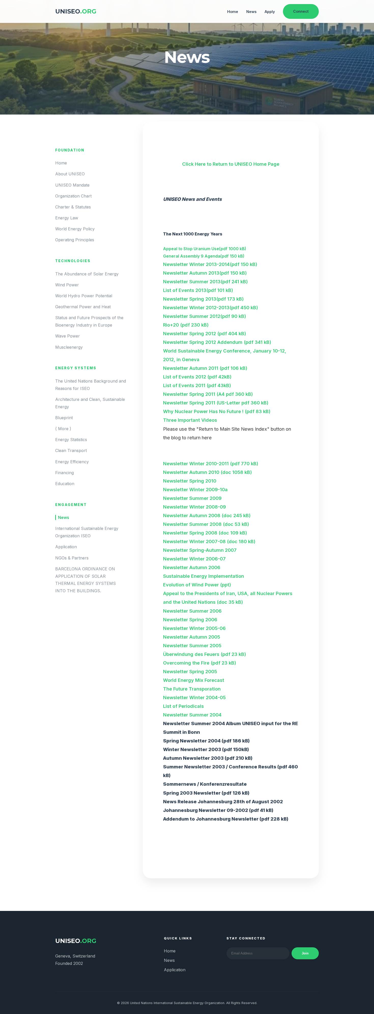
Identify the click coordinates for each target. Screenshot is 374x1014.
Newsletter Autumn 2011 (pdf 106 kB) (205, 368)
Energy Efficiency (72, 461)
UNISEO (75, 11)
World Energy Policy (75, 229)
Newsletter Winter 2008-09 (194, 507)
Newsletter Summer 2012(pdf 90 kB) (204, 316)
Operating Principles (74, 240)
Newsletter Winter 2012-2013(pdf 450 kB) (210, 307)
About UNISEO (70, 174)
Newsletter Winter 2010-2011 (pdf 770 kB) (210, 463)
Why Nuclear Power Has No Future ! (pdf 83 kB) (216, 411)
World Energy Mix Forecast (193, 680)
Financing (64, 472)
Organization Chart (73, 196)
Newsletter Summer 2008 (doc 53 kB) (206, 524)
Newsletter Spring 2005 (190, 671)
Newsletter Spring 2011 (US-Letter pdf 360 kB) (215, 402)
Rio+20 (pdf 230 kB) (186, 325)
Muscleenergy (69, 347)
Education (64, 483)
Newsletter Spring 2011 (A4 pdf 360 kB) (208, 394)
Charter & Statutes (73, 206)
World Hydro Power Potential (83, 295)
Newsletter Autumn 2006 (191, 567)
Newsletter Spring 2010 (189, 481)
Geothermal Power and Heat (83, 306)
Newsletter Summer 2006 (192, 611)
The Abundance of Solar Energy (87, 273)
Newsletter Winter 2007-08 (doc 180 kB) (209, 541)
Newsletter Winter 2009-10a (195, 489)
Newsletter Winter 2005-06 (194, 628)
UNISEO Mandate (72, 185)
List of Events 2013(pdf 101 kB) (198, 290)
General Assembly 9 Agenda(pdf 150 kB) (203, 256)
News (251, 11)
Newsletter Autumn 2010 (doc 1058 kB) (207, 472)
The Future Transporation (192, 689)
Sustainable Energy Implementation (203, 576)
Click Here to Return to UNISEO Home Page (230, 164)
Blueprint (64, 417)
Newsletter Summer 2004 (192, 714)
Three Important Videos (190, 420)
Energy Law (66, 217)
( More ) (63, 428)
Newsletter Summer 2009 (192, 498)
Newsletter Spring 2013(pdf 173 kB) (203, 299)
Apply (270, 11)
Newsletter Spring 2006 (190, 619)
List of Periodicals (183, 706)
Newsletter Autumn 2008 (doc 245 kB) (207, 515)
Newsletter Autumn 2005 (191, 637)
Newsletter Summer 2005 (192, 645)
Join (305, 953)
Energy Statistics (71, 439)
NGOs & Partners (72, 557)
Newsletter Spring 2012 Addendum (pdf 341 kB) (217, 342)
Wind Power (67, 284)
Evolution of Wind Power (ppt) (197, 584)
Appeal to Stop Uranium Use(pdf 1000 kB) (204, 248)
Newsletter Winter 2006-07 (194, 558)
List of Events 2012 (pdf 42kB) (197, 376)
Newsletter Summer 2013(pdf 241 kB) (205, 281)
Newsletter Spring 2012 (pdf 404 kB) (204, 333)
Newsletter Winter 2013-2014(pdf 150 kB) (210, 264)
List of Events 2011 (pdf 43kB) (197, 385)
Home (232, 11)
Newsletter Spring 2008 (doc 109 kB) (205, 533)
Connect (301, 11)
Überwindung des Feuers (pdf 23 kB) (204, 654)
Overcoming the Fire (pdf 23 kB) (199, 663)
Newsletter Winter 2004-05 (194, 697)
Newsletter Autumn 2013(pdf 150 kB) (205, 273)
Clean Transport (71, 450)
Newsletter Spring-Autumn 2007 (200, 550)
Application (66, 547)
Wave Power (67, 336)
